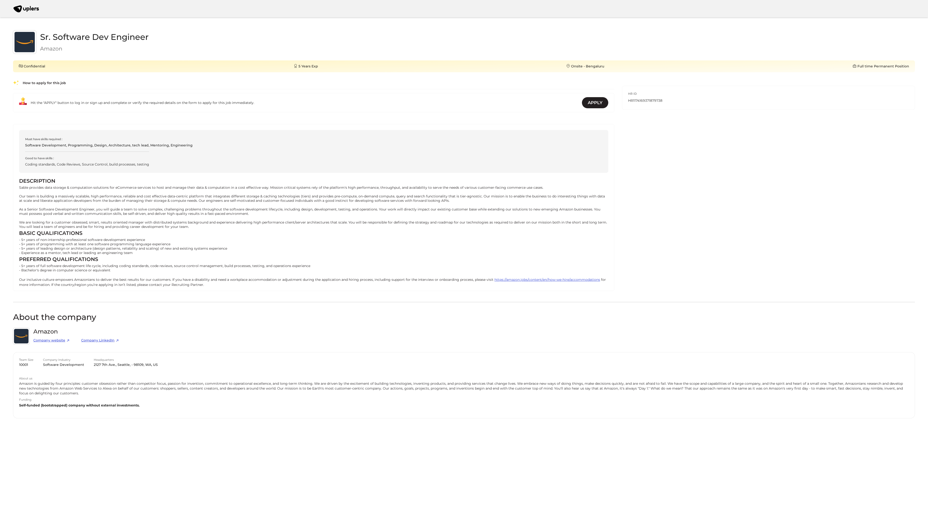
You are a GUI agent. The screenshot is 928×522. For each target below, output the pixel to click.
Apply (595, 102)
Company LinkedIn (98, 340)
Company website (49, 340)
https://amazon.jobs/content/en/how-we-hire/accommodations (547, 279)
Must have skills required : (43, 139)
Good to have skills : (39, 158)
